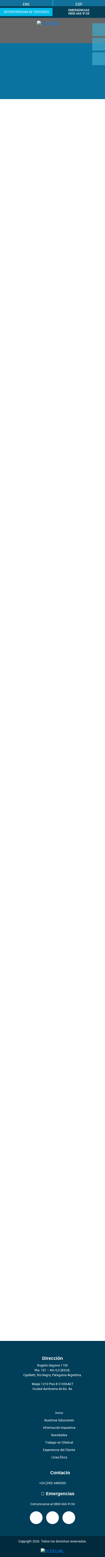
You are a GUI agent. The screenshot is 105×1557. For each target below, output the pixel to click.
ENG (26, 4)
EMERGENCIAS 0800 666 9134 (78, 11)
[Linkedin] (98, 44)
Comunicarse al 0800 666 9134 (52, 1504)
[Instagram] (98, 29)
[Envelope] (98, 58)
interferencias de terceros (26, 12)
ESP (79, 4)
